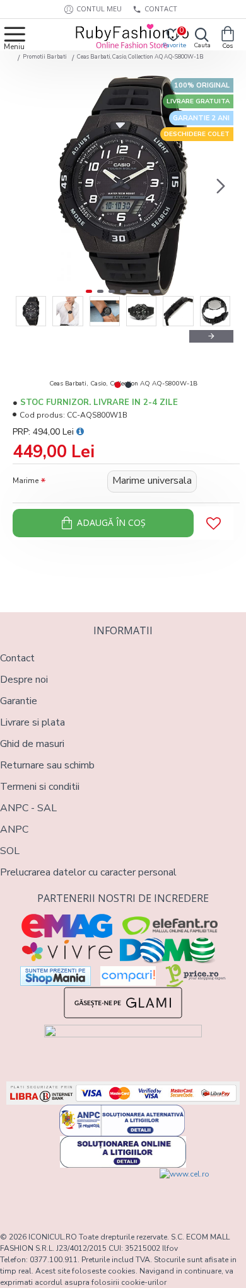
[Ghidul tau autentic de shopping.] (128, 976)
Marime (25, 481)
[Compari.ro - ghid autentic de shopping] (61, 1191)
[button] (25, 185)
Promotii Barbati (45, 56)
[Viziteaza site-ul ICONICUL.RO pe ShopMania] (55, 976)
